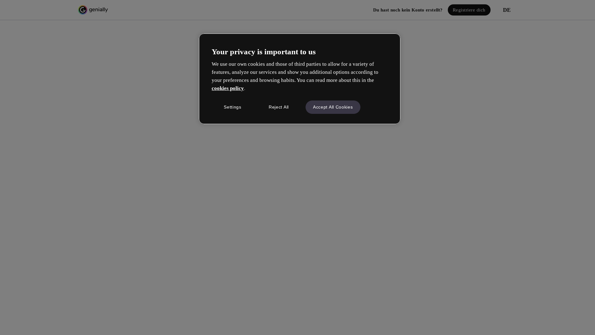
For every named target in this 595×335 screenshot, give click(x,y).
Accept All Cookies (333, 107)
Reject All (279, 107)
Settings (232, 107)
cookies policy (228, 88)
